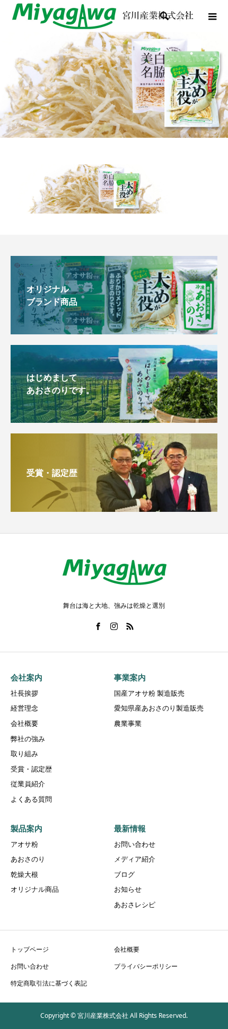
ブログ (124, 874)
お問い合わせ (134, 844)
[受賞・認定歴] (114, 507)
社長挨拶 (24, 693)
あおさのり (28, 859)
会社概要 (24, 723)
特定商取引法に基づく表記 (49, 983)
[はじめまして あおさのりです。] (114, 418)
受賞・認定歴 (31, 769)
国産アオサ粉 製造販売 (149, 693)
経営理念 (24, 708)
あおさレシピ (134, 904)
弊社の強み (28, 738)
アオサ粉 (24, 844)
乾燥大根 (24, 874)
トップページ (30, 949)
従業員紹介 (28, 783)
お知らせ (128, 889)
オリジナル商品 (35, 889)
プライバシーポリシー (146, 966)
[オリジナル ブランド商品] (114, 330)
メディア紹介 (134, 859)
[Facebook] (98, 626)
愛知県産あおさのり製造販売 (159, 708)
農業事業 (128, 723)
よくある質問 (31, 799)
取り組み (24, 753)
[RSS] (130, 626)
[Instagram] (114, 626)
